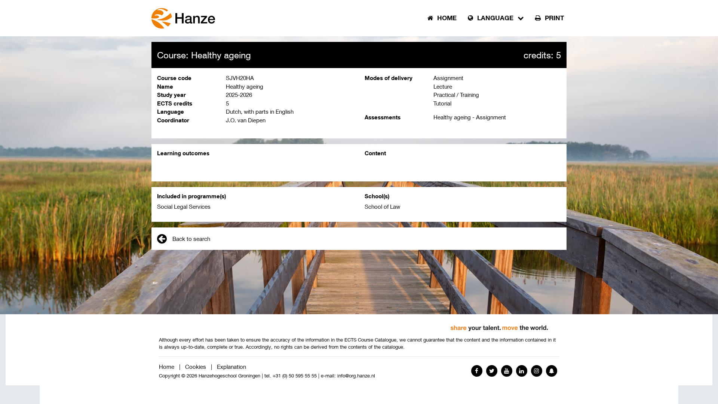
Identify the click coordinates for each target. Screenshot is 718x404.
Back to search (191, 238)
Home (166, 366)
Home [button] (446, 18)
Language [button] (495, 18)
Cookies (195, 366)
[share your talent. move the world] (499, 325)
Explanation (231, 366)
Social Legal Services (184, 206)
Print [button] (553, 18)
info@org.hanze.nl (356, 376)
